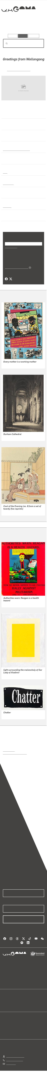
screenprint (8, 183)
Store (5, 1005)
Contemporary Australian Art (16, 149)
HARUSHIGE (8, 512)
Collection (18, 17)
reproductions (9, 750)
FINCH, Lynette (9, 604)
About (27, 1002)
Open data (7, 999)
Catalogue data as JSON (16, 267)
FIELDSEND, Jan (10, 365)
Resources (33, 36)
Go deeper (37, 27)
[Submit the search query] (4, 43)
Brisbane (7, 206)
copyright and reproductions (15, 753)
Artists (23, 27)
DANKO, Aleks (9, 716)
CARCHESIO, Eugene (12, 676)
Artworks (9, 27)
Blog (26, 999)
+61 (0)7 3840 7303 (14, 1060)
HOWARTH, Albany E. (12, 437)
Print (5, 172)
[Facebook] (6, 279)
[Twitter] (10, 279)
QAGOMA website (10, 1002)
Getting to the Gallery (15, 1056)
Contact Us (10, 1063)
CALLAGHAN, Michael (18, 69)
